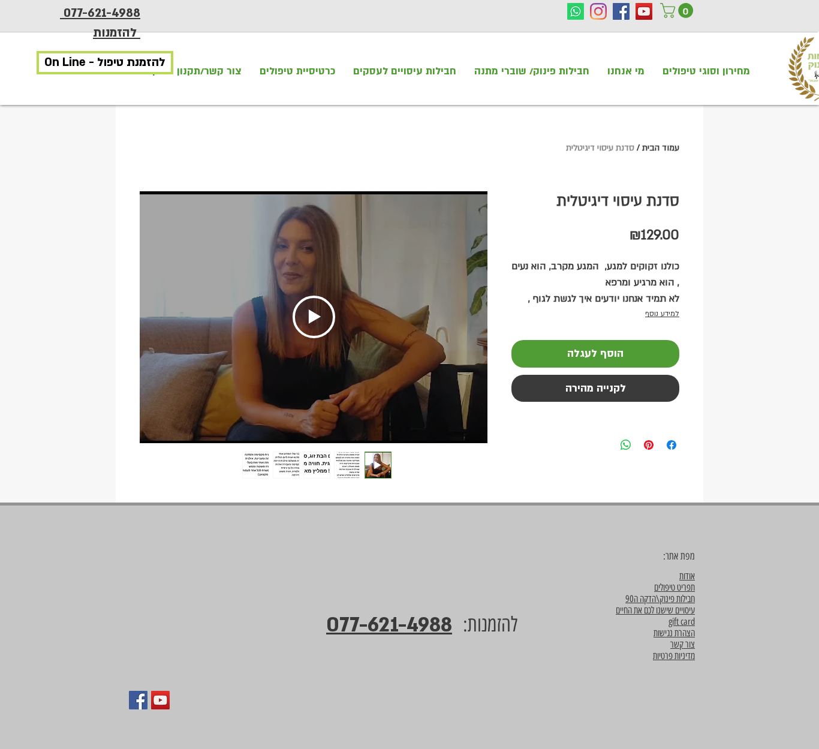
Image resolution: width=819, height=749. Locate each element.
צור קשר (682, 644)
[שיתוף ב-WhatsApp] (626, 445)
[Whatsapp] (575, 11)
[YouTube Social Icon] (644, 11)
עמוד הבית (660, 148)
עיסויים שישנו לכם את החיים (655, 610)
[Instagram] (598, 11)
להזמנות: (484, 624)
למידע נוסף (662, 313)
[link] (678, 10)
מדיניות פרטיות (674, 655)
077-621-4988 (389, 625)
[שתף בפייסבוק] (671, 445)
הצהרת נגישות (674, 633)
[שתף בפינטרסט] (649, 445)
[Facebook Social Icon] (621, 11)
